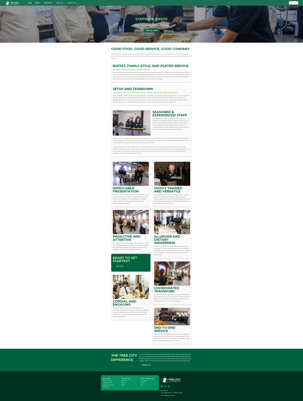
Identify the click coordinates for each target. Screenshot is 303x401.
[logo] (12, 2)
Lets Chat (119, 266)
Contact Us (71, 3)
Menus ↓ (38, 3)
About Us (123, 380)
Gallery (123, 385)
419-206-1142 (164, 390)
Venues (123, 382)
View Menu (106, 387)
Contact (142, 382)
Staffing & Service (107, 382)
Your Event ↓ (48, 3)
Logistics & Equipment (108, 385)
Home (30, 3)
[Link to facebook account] (162, 386)
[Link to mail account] (169, 386)
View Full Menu (151, 30)
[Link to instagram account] (165, 386)
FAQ (141, 385)
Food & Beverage (107, 380)
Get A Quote (293, 2)
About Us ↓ (60, 3)
